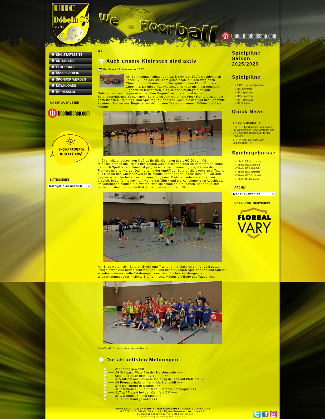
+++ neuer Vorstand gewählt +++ (133, 399)
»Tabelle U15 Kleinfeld (247, 171)
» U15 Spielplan (244, 96)
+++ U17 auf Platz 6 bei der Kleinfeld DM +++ (142, 392)
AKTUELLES (65, 61)
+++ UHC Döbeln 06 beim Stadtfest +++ (138, 396)
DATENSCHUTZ (144, 408)
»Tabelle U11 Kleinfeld (247, 164)
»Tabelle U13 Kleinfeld (247, 168)
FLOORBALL (65, 67)
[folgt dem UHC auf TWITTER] (257, 414)
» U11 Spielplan (243, 88)
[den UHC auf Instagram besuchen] (273, 414)
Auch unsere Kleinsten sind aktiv (151, 61)
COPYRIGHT (202, 408)
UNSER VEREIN (67, 73)
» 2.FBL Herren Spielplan (249, 85)
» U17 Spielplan (244, 99)
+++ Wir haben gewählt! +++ (129, 369)
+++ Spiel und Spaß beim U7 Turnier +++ (139, 376)
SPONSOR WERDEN (71, 79)
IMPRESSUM (65, 92)
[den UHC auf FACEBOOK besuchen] (265, 414)
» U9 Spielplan (243, 103)
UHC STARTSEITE (69, 54)
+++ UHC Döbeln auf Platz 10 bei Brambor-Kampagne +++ (152, 389)
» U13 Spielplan (244, 92)
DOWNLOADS (66, 85)
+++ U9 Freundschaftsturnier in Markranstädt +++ (145, 382)
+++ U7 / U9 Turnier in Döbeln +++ (134, 386)
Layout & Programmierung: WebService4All (162, 416)
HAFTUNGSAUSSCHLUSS (174, 408)
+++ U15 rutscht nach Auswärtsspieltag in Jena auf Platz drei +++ (157, 379)
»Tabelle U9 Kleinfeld (247, 179)
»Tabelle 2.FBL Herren (248, 161)
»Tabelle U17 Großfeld (248, 175)
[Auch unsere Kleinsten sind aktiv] (112, 86)
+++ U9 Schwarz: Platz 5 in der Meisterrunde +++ (145, 372)
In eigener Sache (136, 348)
